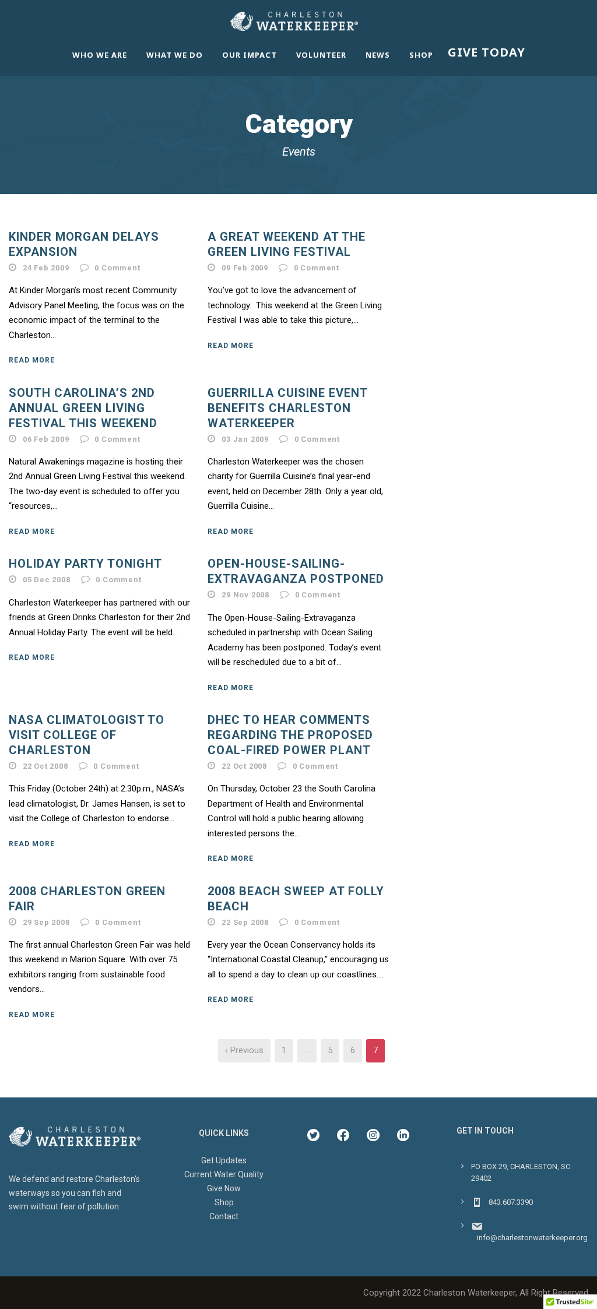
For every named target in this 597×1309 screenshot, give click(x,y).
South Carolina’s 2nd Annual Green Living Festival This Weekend (83, 408)
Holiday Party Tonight (85, 564)
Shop (421, 55)
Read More (32, 360)
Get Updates (224, 1160)
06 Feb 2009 (46, 439)
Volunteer (321, 55)
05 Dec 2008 (47, 579)
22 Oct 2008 (45, 766)
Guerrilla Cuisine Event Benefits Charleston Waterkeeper (287, 408)
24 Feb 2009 (46, 267)
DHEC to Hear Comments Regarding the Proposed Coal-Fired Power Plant (290, 735)
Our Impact (249, 55)
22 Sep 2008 (245, 922)
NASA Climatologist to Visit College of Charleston (86, 735)
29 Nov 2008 (245, 594)
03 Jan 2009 (245, 439)
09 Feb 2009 (245, 267)
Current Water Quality (224, 1174)
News (378, 55)
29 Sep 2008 (46, 922)
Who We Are (99, 55)
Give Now (224, 1188)
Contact (223, 1216)
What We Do (174, 55)
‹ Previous (244, 1050)
